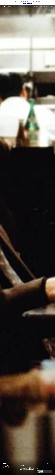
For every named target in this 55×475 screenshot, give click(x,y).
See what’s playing (27, 3)
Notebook (41, 6)
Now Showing (36, 6)
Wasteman (46, 470)
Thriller (8, 467)
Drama (6, 467)
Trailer (50, 463)
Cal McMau (46, 471)
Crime (4, 467)
